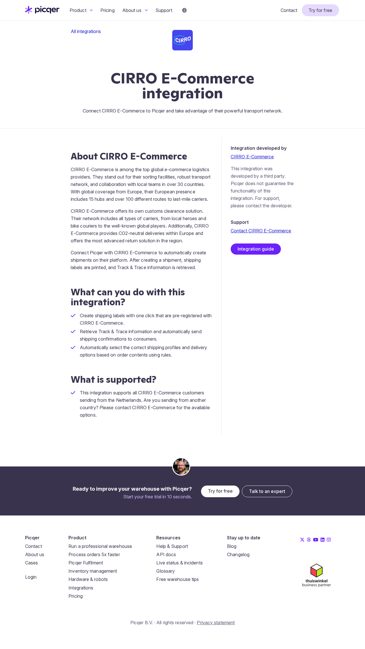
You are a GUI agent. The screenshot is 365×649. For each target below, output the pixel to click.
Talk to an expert (267, 491)
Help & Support (172, 546)
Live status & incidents (179, 563)
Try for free (320, 10)
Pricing (107, 10)
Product (79, 10)
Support (163, 10)
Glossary (165, 571)
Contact (289, 10)
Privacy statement (216, 622)
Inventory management (92, 571)
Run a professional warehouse (100, 546)
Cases (31, 563)
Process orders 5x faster (94, 554)
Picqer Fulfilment (85, 563)
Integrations (80, 588)
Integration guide (256, 249)
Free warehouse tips (177, 579)
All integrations (86, 31)
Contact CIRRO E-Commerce (261, 231)
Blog (231, 546)
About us (132, 10)
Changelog (238, 554)
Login (31, 577)
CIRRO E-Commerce (252, 156)
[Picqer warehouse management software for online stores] (42, 12)
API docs (166, 554)
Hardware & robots (88, 579)
